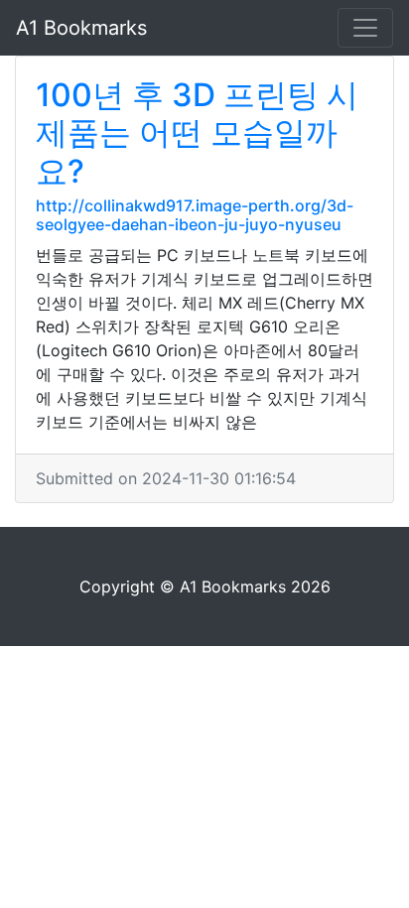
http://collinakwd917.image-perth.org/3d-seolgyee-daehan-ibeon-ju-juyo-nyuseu (194, 214)
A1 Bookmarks (81, 28)
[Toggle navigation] (365, 28)
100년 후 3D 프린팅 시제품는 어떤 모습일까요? (197, 133)
